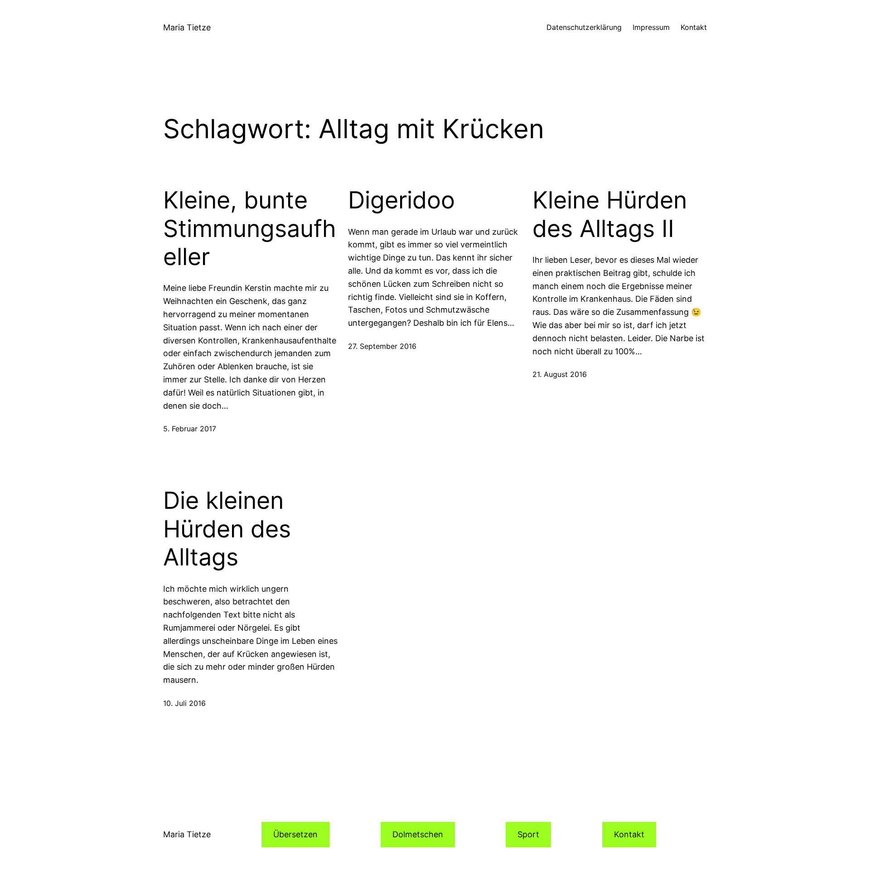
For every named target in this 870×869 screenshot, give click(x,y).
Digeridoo (401, 200)
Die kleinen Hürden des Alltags (227, 529)
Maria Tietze (187, 27)
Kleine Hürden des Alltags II (609, 214)
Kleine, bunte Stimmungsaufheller (249, 228)
